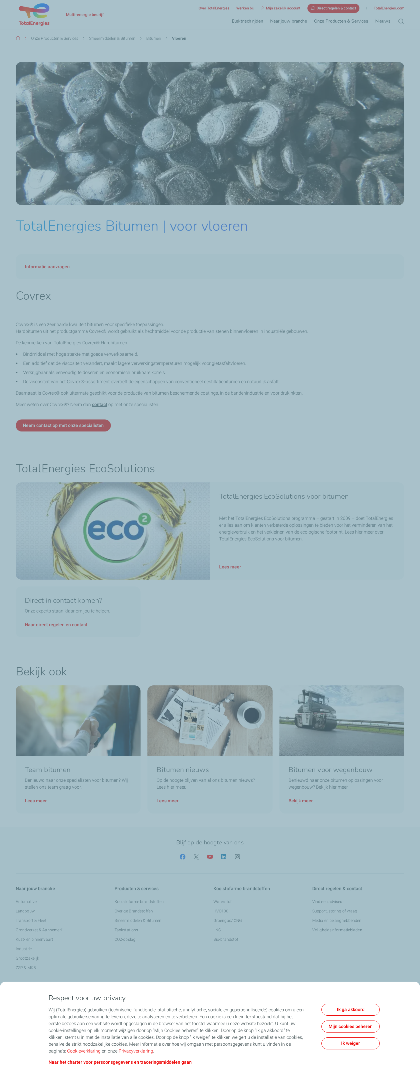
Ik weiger (350, 1043)
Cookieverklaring (84, 1051)
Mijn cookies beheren (351, 1026)
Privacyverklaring (136, 1051)
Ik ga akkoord (351, 1009)
